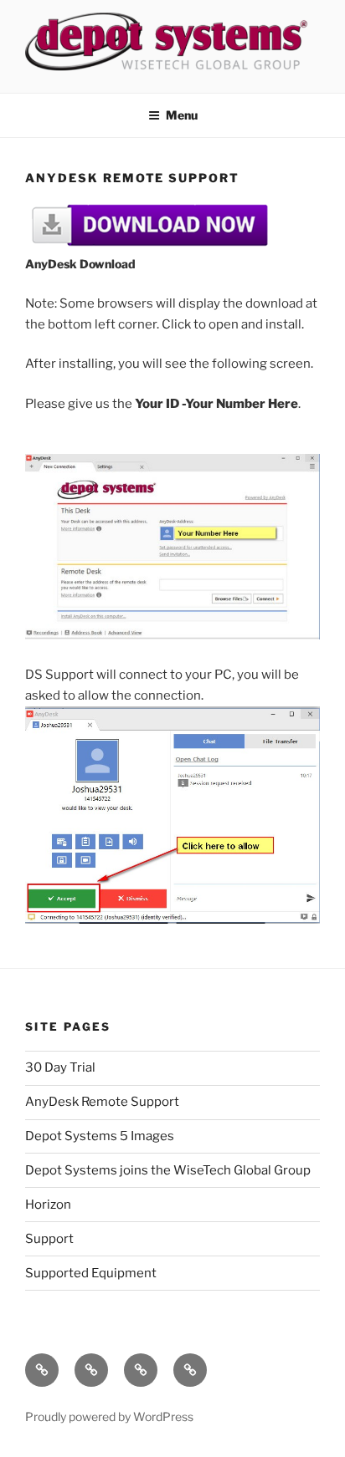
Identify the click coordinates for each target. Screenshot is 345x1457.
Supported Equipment (91, 1273)
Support (49, 1238)
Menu (182, 115)
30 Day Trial (60, 1067)
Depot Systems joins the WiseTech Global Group (168, 1170)
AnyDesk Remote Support (102, 1101)
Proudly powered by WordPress (109, 1416)
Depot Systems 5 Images (99, 1136)
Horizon (48, 1204)
